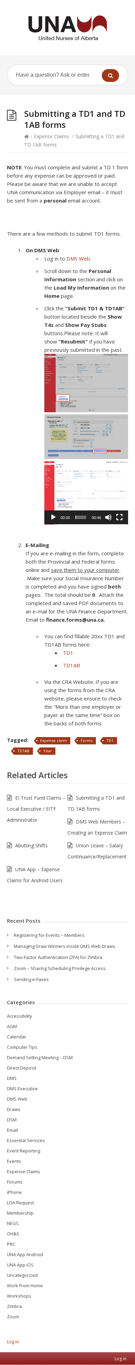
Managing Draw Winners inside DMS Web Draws (64, 946)
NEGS (13, 1223)
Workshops (19, 1296)
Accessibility (19, 1016)
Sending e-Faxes (31, 979)
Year (47, 750)
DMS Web (78, 258)
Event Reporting (23, 1151)
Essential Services (26, 1140)
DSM (12, 1120)
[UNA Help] (67, 28)
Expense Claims (51, 136)
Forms (86, 740)
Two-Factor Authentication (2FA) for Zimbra (58, 957)
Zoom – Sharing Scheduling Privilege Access (60, 968)
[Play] (53, 517)
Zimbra (14, 1306)
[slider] (80, 517)
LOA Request (20, 1202)
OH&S (13, 1234)
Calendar (16, 1037)
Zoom (13, 1317)
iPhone (14, 1192)
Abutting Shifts (31, 845)
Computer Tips (22, 1047)
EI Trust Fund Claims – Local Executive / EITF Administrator (36, 808)
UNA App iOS (20, 1265)
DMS (12, 1078)
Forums (14, 1182)
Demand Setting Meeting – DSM (40, 1057)
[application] (86, 493)
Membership (20, 1213)
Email (12, 1130)
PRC (11, 1244)
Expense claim (53, 740)
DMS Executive (22, 1088)
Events (14, 1161)
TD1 (68, 652)
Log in (13, 1341)
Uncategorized (22, 1275)
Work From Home (25, 1285)
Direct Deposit (21, 1068)
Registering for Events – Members (49, 935)
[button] (86, 492)
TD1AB (71, 665)
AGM (12, 1026)
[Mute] (108, 517)
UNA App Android (25, 1254)
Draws (13, 1109)
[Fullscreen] (119, 517)
